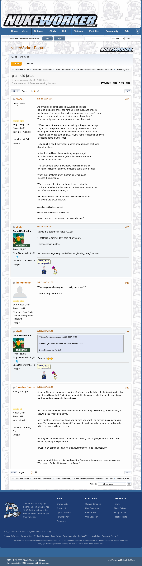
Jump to (93, 484)
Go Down (15, 91)
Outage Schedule (93, 504)
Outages (38, 31)
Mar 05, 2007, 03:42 (45, 227)
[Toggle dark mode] (138, 31)
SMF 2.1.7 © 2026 (14, 560)
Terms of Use (26, 536)
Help (64, 31)
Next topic (124, 83)
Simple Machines (30, 560)
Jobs (25, 31)
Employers (61, 521)
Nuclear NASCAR (105, 69)
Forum (117, 504)
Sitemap (42, 560)
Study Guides (120, 512)
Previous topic (109, 83)
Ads (127, 31)
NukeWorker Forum (27, 48)
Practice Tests (120, 517)
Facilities (94, 31)
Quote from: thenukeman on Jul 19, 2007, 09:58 (59, 337)
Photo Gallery (120, 508)
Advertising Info (69, 536)
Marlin (19, 227)
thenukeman (23, 282)
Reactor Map (91, 512)
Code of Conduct (41, 536)
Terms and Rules (119, 560)
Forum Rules (94, 536)
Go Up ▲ (131, 560)
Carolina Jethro (25, 387)
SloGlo (20, 99)
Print (128, 91)
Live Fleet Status (92, 508)
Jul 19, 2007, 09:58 (45, 282)
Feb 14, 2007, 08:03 (45, 99)
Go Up (13, 472)
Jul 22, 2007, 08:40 (45, 387)
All (38, 91)
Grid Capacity (91, 517)
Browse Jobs (62, 504)
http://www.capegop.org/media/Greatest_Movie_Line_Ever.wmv (68, 253)
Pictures (78, 31)
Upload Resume (64, 512)
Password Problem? (110, 536)
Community (112, 31)
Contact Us (83, 536)
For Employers (63, 517)
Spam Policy (56, 536)
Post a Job (61, 508)
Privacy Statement (11, 536)
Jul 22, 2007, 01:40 (45, 331)
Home (14, 31)
